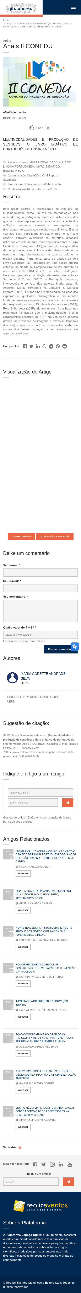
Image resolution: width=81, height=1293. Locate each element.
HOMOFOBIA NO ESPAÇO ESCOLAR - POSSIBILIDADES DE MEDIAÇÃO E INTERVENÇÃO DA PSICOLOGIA (45, 968)
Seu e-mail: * (12, 581)
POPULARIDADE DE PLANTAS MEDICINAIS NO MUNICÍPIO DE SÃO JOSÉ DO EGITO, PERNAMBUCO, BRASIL (43, 895)
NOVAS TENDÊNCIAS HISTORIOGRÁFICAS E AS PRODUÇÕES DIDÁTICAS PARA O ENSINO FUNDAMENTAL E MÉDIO (44, 931)
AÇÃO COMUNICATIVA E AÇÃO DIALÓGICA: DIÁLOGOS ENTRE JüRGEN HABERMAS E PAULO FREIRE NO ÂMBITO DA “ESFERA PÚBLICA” (45, 1038)
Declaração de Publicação (55, 536)
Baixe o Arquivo (22, 536)
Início (6, 20)
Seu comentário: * (15, 596)
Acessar (23, 873)
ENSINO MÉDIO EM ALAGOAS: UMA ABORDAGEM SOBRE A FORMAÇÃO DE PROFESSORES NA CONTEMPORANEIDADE (45, 1111)
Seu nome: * (11, 565)
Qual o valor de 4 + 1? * (19, 627)
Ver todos (10, 1147)
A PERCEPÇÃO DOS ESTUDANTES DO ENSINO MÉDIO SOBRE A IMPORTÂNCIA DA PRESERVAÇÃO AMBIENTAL (46, 1075)
